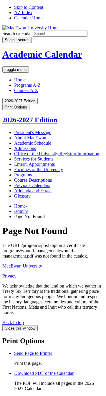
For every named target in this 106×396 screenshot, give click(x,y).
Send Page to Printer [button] (33, 353)
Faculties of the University (38, 169)
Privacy (9, 275)
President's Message (32, 132)
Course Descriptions (33, 180)
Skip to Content (28, 7)
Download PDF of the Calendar (44, 373)
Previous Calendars (32, 185)
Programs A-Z (27, 85)
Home (20, 79)
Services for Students (33, 158)
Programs (23, 174)
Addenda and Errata (33, 190)
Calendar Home (29, 17)
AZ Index (23, 12)
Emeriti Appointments (34, 164)
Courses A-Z (26, 90)
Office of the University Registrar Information (56, 153)
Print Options (16, 107)
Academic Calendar (42, 54)
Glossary (22, 195)
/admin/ (21, 211)
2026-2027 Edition (29, 120)
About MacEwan (30, 137)
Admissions (25, 148)
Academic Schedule (32, 143)
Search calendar (17, 33)
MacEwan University (22, 265)
